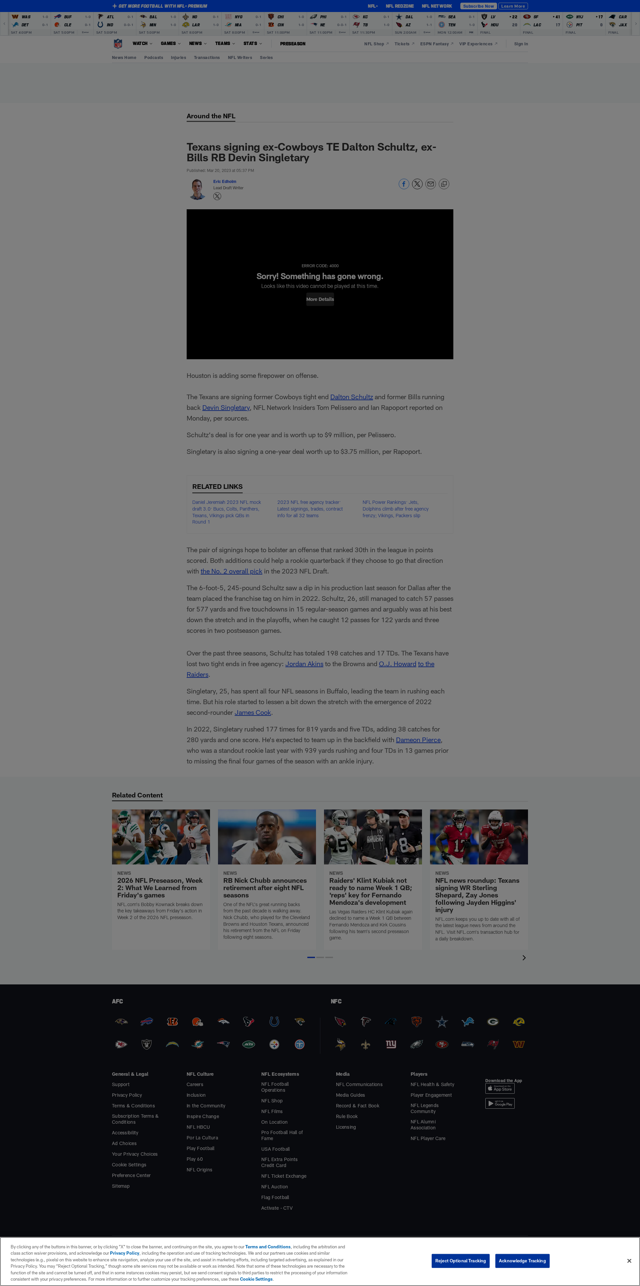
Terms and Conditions (268, 1246)
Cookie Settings (256, 1279)
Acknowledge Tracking (522, 1260)
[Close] (629, 1261)
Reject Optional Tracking (460, 1260)
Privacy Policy (124, 1253)
